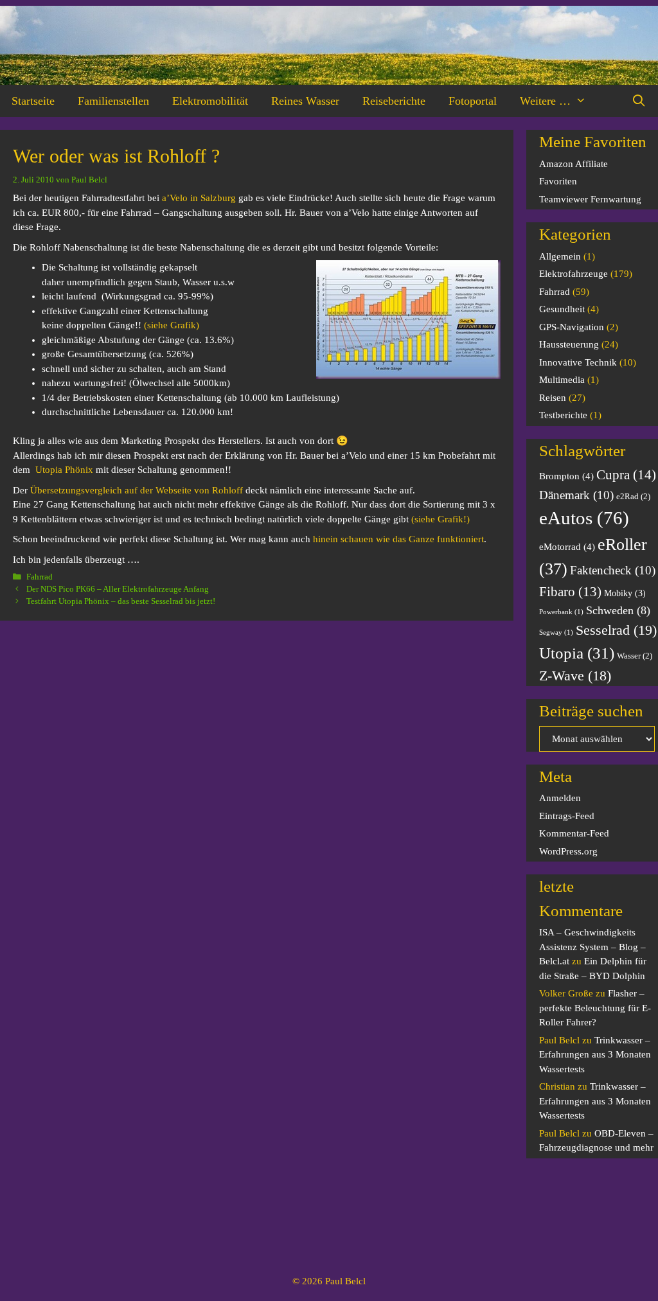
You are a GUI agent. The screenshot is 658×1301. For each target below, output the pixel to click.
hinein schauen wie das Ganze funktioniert (398, 539)
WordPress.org (568, 851)
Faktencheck (612, 570)
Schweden (618, 610)
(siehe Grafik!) (440, 519)
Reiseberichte (393, 100)
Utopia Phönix (64, 470)
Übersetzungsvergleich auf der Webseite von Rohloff (136, 490)
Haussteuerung (569, 344)
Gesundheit (562, 309)
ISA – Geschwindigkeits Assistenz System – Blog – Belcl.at (592, 946)
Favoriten (558, 181)
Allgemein (560, 256)
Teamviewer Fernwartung (590, 199)
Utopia (576, 653)
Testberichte (563, 415)
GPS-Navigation (571, 327)
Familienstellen (113, 100)
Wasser (634, 655)
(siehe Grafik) (171, 325)
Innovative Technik (578, 362)
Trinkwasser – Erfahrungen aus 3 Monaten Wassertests (595, 1054)
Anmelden (560, 798)
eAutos (584, 518)
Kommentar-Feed (574, 833)
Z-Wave (575, 676)
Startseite (33, 100)
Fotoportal (473, 100)
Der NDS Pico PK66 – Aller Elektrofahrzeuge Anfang (117, 589)
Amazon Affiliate (573, 164)
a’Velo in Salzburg (199, 198)
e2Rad (633, 496)
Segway (556, 632)
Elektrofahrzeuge (573, 274)
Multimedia (562, 380)
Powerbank (561, 611)
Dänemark (576, 495)
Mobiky (625, 593)
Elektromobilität (210, 100)
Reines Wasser (305, 100)
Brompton (566, 475)
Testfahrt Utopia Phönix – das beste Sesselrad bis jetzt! (120, 601)
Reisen (552, 398)
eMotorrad (567, 546)
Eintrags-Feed (566, 816)
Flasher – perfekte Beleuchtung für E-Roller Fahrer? (595, 1007)
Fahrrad (39, 576)
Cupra (626, 474)
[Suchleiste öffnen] (639, 101)
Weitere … (545, 100)
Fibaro (570, 592)
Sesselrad (616, 630)
